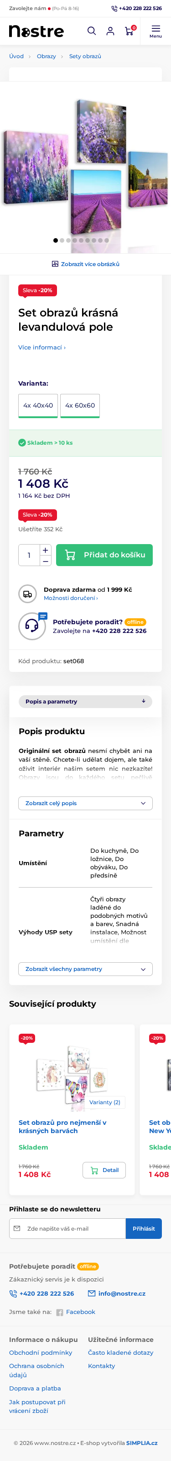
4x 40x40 (38, 405)
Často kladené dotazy (120, 1352)
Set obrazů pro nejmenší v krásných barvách (62, 1126)
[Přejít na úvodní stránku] (36, 31)
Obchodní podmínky (40, 1352)
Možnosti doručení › (71, 597)
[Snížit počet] (45, 561)
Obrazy (46, 56)
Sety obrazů (85, 56)
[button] (92, 31)
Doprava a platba (35, 1388)
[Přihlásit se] (110, 31)
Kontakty (101, 1365)
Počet (29, 555)
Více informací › (42, 347)
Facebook (80, 1311)
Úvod (16, 56)
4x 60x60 (80, 405)
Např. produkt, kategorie (67, 69)
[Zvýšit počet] (45, 550)
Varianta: (33, 383)
